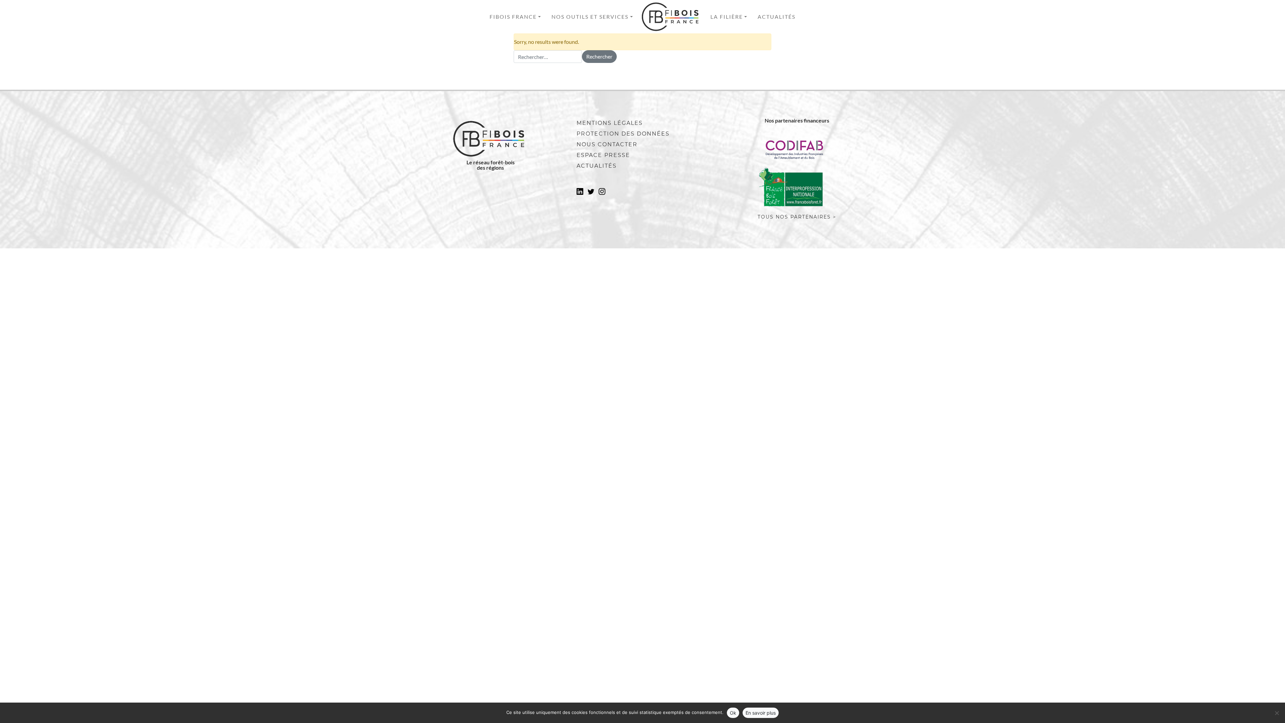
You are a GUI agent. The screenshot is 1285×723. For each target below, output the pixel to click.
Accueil (671, 16)
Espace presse (603, 155)
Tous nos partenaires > (797, 217)
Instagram (602, 193)
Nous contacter (607, 144)
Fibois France (513, 16)
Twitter (591, 193)
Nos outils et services (589, 16)
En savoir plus (761, 713)
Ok (733, 713)
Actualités (776, 16)
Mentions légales (610, 123)
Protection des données (623, 134)
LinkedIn (580, 193)
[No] (1276, 713)
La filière (726, 16)
